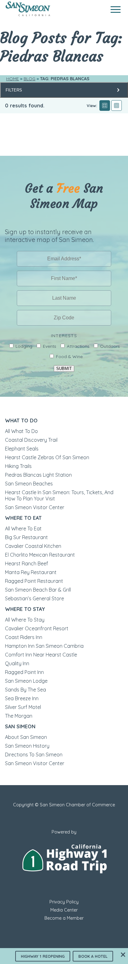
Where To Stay (25, 609)
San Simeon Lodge (26, 681)
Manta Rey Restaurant (31, 572)
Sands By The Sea (25, 689)
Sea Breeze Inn (22, 698)
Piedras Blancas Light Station (38, 475)
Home (12, 78)
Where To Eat (23, 518)
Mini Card (116, 105)
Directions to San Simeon (33, 754)
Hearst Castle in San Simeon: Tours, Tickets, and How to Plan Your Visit (59, 495)
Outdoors (110, 346)
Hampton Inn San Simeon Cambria (44, 646)
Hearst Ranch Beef (26, 563)
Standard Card (104, 105)
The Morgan (18, 716)
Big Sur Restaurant (26, 537)
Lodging (24, 346)
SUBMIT (64, 368)
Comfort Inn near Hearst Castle (41, 655)
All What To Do (21, 431)
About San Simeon (26, 737)
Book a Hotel (92, 956)
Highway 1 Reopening (43, 956)
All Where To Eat (23, 528)
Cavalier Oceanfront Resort (36, 628)
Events (49, 346)
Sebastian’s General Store (34, 598)
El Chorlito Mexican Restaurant (40, 555)
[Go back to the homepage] (28, 15)
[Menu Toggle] (115, 9)
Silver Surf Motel (23, 707)
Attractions (78, 346)
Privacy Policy (64, 902)
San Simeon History (27, 746)
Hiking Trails (18, 466)
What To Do (21, 420)
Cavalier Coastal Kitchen (33, 546)
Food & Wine (69, 356)
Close (123, 954)
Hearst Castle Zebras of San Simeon (47, 457)
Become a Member (64, 918)
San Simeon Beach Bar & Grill (38, 590)
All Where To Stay (24, 620)
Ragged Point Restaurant (34, 581)
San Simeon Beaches (29, 483)
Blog (29, 78)
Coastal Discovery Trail (31, 440)
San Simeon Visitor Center (34, 507)
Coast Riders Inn (23, 637)
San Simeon (20, 726)
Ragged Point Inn (24, 672)
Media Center (64, 910)
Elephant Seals (22, 448)
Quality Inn (17, 663)
